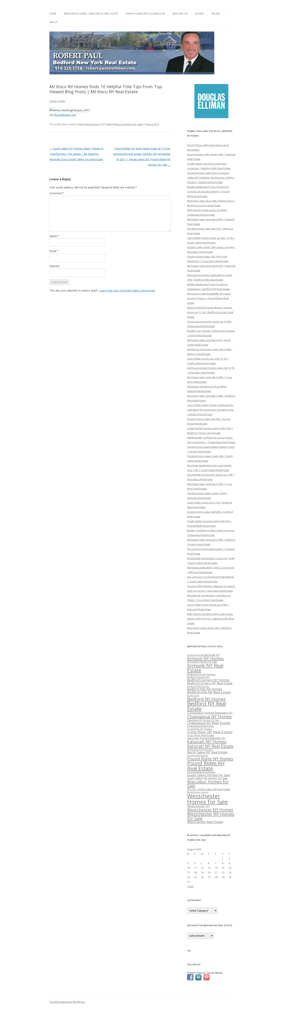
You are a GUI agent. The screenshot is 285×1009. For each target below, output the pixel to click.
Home (52, 13)
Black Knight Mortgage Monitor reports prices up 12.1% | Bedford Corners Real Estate (210, 312)
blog (81, 124)
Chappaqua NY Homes (209, 716)
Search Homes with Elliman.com (145, 13)
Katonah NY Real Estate (210, 746)
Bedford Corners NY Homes (208, 680)
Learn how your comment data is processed (127, 290)
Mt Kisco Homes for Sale (128, 124)
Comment (56, 193)
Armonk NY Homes (205, 658)
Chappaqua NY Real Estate (208, 723)
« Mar (190, 886)
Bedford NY (193, 695)
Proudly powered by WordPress (67, 1002)
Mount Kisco (92, 124)
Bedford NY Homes (206, 699)
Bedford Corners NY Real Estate (209, 683)
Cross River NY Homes (199, 729)
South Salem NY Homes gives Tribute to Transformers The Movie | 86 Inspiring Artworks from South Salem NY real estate (76, 154)
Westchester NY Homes (210, 809)
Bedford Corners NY (198, 677)
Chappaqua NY (223, 713)
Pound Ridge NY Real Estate (206, 766)
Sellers (216, 13)
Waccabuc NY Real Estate (215, 789)
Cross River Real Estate (200, 735)
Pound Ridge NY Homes (210, 758)
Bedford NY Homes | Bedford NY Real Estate (91, 13)
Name (54, 236)
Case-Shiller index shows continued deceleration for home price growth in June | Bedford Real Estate (210, 409)
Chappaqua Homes (200, 713)
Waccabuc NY (194, 789)
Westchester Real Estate (205, 822)
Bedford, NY (180, 13)
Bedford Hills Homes (198, 686)
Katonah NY (217, 738)
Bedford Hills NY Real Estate (209, 692)
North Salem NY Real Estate (207, 752)
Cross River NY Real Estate (210, 732)
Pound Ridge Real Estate (201, 772)
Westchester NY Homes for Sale (210, 816)
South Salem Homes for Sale (208, 775)
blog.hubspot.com (65, 115)
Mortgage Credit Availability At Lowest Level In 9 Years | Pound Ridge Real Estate (209, 298)
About (53, 22)
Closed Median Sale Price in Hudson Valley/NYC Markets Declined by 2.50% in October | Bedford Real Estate (211, 177)
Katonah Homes (198, 738)
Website (54, 266)
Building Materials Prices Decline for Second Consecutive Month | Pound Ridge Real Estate (208, 191)
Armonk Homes (196, 655)
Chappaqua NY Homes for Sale (203, 720)
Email (54, 251)
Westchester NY (198, 806)
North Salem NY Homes (199, 749)
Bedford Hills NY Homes (204, 689)
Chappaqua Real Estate (200, 726)
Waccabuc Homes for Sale (208, 784)
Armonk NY (212, 655)
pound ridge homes (197, 755)
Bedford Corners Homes (201, 674)
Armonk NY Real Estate (205, 668)
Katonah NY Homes (206, 742)
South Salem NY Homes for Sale (207, 778)
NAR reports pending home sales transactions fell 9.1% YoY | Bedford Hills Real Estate (210, 618)
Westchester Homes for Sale (207, 798)
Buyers (199, 13)
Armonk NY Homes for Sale (202, 661)
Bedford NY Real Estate (206, 706)
